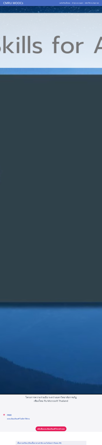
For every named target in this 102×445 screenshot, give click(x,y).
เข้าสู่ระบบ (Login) (77, 3)
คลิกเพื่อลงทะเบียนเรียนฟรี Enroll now (51, 429)
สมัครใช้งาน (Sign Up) (92, 3)
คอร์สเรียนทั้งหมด (64, 3)
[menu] (78, 3)
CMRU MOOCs (13, 2)
